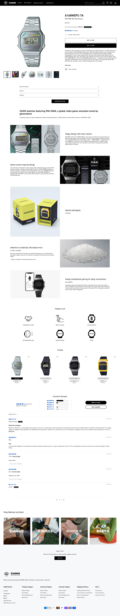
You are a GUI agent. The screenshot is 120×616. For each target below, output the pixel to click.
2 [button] (59, 500)
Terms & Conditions (99, 593)
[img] (12, 419)
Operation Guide (60, 101)
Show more (68, 65)
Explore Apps (25, 597)
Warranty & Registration (27, 595)
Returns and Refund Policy (83, 595)
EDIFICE (5, 598)
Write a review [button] (96, 402)
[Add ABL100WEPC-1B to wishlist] (86, 357)
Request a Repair (25, 590)
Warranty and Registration (46, 595)
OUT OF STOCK (45, 378)
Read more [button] (11, 431)
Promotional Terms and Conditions (84, 593)
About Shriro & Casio (100, 595)
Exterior (22, 91)
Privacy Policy (98, 590)
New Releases (27, 3)
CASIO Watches (7, 593)
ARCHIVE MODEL (74, 378)
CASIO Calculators (8, 600)
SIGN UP (60, 558)
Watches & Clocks (38, 3)
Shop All (20, 3)
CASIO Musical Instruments (10, 603)
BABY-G (5, 596)
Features (22, 95)
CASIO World (49, 3)
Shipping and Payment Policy (83, 590)
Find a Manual (25, 593)
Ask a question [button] (96, 407)
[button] (69, 30)
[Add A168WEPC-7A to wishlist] (28, 357)
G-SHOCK (6, 591)
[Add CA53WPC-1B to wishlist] (114, 357)
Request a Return (81, 597)
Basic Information (24, 87)
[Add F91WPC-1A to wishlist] (57, 357)
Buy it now (90, 45)
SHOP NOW (16, 378)
